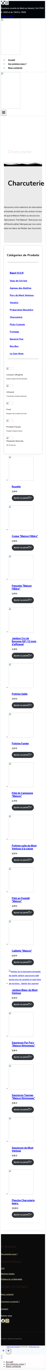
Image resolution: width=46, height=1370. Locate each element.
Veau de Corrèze (18, 280)
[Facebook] (3, 4)
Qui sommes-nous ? (17, 64)
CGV (3, 1268)
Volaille (14, 302)
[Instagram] (7, 4)
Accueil (11, 60)
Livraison (4, 1309)
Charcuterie (16, 317)
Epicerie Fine (16, 339)
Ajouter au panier (21, 498)
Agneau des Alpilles (20, 288)
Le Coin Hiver (17, 353)
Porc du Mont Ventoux (22, 295)
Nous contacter (15, 68)
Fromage (14, 331)
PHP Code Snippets (13, 1347)
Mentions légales (8, 1274)
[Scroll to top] (3, 1351)
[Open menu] (4, 113)
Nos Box (14, 346)
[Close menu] (1, 1357)
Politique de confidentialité (11, 1279)
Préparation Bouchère (21, 309)
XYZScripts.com (34, 1347)
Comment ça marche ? (10, 1302)
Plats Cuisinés (17, 324)
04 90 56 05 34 (7, 16)
